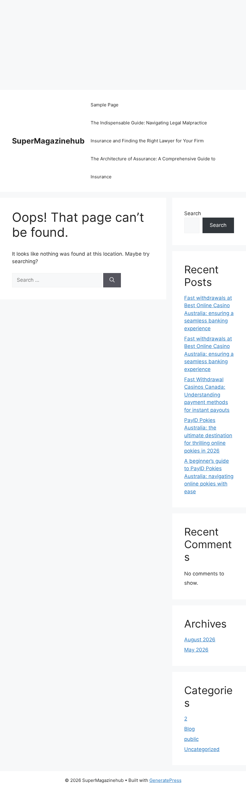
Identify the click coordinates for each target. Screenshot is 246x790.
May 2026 (196, 650)
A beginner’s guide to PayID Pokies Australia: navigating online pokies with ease (208, 476)
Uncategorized (202, 749)
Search (192, 213)
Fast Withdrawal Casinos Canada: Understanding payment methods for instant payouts (207, 394)
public (191, 739)
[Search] (112, 280)
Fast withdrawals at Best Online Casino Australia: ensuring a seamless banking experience (209, 313)
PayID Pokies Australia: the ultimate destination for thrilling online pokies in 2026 (208, 435)
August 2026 (199, 640)
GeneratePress (165, 780)
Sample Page (104, 105)
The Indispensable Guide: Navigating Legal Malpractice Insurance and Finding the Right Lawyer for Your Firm (149, 132)
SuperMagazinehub (48, 140)
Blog (189, 729)
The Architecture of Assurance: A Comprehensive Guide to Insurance (153, 168)
